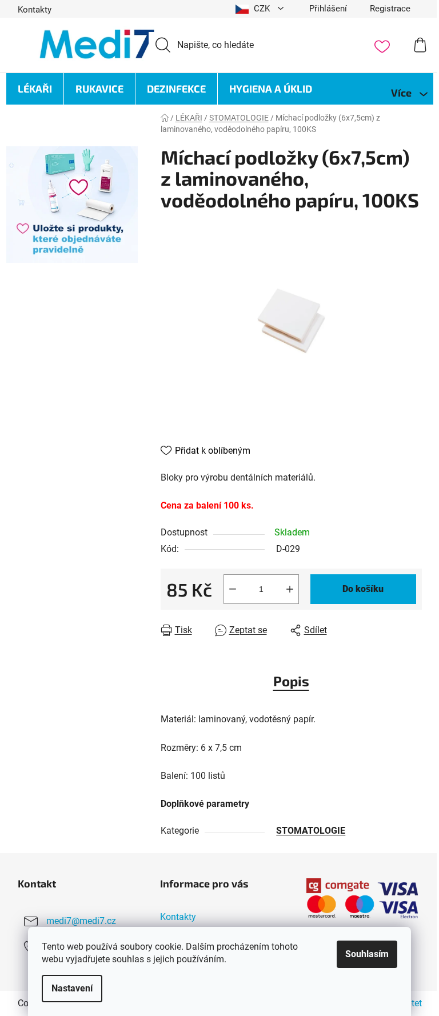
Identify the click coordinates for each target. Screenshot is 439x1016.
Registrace (390, 8)
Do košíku (363, 588)
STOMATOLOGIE (310, 830)
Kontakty (34, 10)
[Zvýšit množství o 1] (289, 589)
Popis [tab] (291, 681)
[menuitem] (34, 89)
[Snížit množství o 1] (232, 589)
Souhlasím (367, 954)
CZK (262, 8)
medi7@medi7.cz (81, 920)
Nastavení (72, 988)
